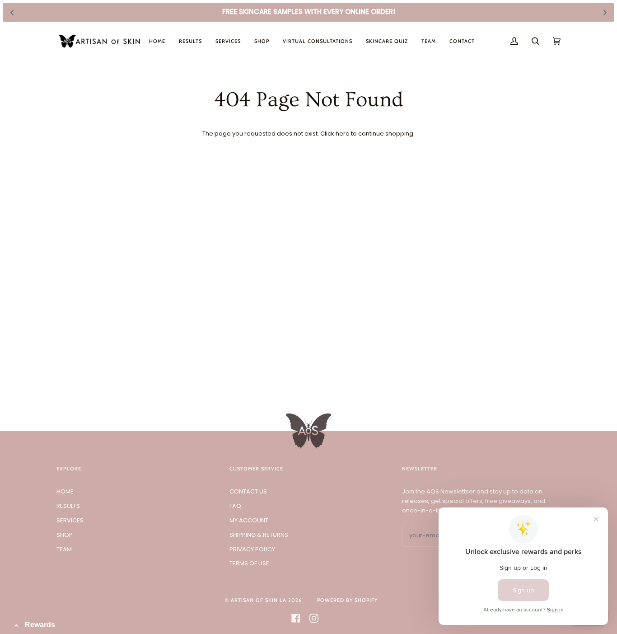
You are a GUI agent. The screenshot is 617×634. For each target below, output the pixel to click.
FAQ (235, 506)
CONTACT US (248, 491)
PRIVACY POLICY (252, 549)
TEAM (64, 549)
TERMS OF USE (249, 563)
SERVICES (70, 520)
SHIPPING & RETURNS (258, 535)
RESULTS (68, 506)
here (343, 133)
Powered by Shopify (347, 600)
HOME (65, 491)
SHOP (64, 535)
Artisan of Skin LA (258, 600)
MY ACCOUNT (248, 520)
